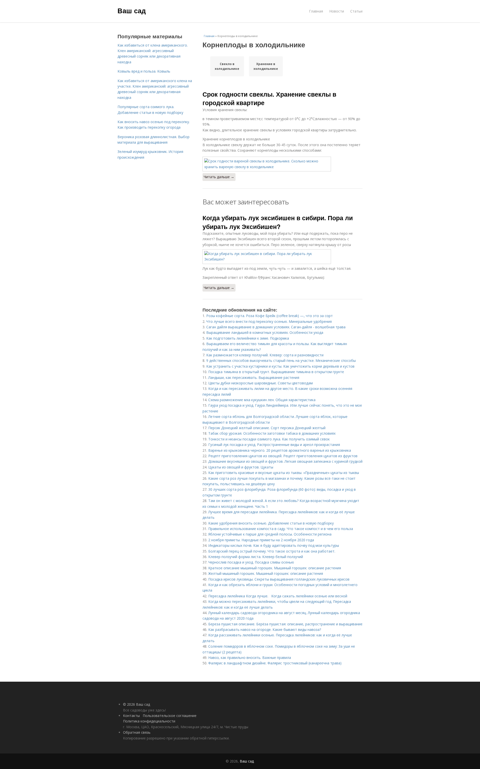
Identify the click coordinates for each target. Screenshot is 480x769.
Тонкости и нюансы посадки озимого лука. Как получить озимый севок (269, 439)
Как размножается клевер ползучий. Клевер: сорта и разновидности (265, 355)
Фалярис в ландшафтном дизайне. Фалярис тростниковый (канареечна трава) (275, 663)
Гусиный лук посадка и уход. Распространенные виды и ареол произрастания (274, 444)
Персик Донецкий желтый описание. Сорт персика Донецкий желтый (267, 427)
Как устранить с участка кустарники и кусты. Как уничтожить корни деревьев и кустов (280, 366)
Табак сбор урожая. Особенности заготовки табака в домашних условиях (272, 433)
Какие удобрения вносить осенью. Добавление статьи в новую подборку (271, 523)
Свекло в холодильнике (227, 66)
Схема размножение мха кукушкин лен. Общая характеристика (262, 399)
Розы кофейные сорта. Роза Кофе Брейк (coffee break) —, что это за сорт (269, 315)
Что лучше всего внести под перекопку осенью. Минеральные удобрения (269, 321)
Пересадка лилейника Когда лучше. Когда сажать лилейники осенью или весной (277, 596)
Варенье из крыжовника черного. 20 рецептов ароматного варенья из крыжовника (279, 450)
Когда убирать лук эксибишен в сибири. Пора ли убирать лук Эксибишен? (277, 222)
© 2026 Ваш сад (136, 704)
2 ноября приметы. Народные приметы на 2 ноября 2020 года (261, 540)
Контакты (131, 715)
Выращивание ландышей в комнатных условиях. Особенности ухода (264, 332)
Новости (336, 11)
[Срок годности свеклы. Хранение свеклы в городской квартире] (282, 164)
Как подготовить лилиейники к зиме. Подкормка (247, 338)
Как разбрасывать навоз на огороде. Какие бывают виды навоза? (264, 629)
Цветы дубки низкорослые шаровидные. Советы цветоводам (260, 383)
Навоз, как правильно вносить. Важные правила (249, 657)
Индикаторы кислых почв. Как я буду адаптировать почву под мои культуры (273, 545)
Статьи (356, 11)
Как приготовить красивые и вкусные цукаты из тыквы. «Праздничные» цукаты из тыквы (283, 472)
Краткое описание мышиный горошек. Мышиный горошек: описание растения (274, 568)
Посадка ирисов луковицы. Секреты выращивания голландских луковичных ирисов (279, 579)
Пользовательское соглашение (169, 715)
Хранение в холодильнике (266, 66)
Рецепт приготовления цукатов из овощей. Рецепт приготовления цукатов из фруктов (283, 455)
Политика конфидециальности (149, 721)
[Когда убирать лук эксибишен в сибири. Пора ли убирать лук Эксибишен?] (282, 256)
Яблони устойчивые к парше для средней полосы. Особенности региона (270, 534)
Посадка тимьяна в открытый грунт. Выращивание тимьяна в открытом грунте (276, 371)
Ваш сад (132, 10)
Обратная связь (136, 732)
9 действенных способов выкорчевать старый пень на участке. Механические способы (281, 360)
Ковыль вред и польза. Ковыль (144, 71)
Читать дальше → (219, 176)
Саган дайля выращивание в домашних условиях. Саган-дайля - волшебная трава (276, 327)
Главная (316, 11)
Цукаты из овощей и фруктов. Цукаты (240, 467)
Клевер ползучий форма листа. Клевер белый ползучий (255, 556)
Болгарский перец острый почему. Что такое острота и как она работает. (271, 551)
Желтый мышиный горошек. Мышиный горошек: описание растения (265, 573)
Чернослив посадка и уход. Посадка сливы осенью (251, 562)
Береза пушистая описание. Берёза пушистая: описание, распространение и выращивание (285, 624)
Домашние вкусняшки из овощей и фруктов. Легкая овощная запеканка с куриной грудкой (285, 461)
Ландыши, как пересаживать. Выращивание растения (253, 377)
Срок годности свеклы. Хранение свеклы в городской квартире (269, 98)
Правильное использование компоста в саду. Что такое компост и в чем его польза (280, 528)
